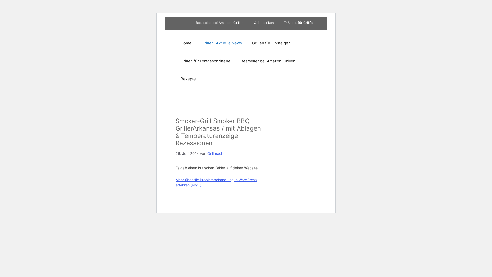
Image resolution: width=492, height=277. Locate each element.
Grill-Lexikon (264, 23)
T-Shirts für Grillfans (300, 23)
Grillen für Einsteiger (271, 43)
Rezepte (188, 78)
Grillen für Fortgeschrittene (205, 60)
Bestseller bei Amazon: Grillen (220, 23)
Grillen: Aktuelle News (222, 43)
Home (186, 43)
